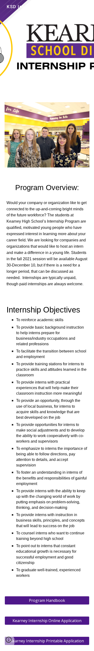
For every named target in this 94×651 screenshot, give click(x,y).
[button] (8, 641)
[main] (47, 187)
